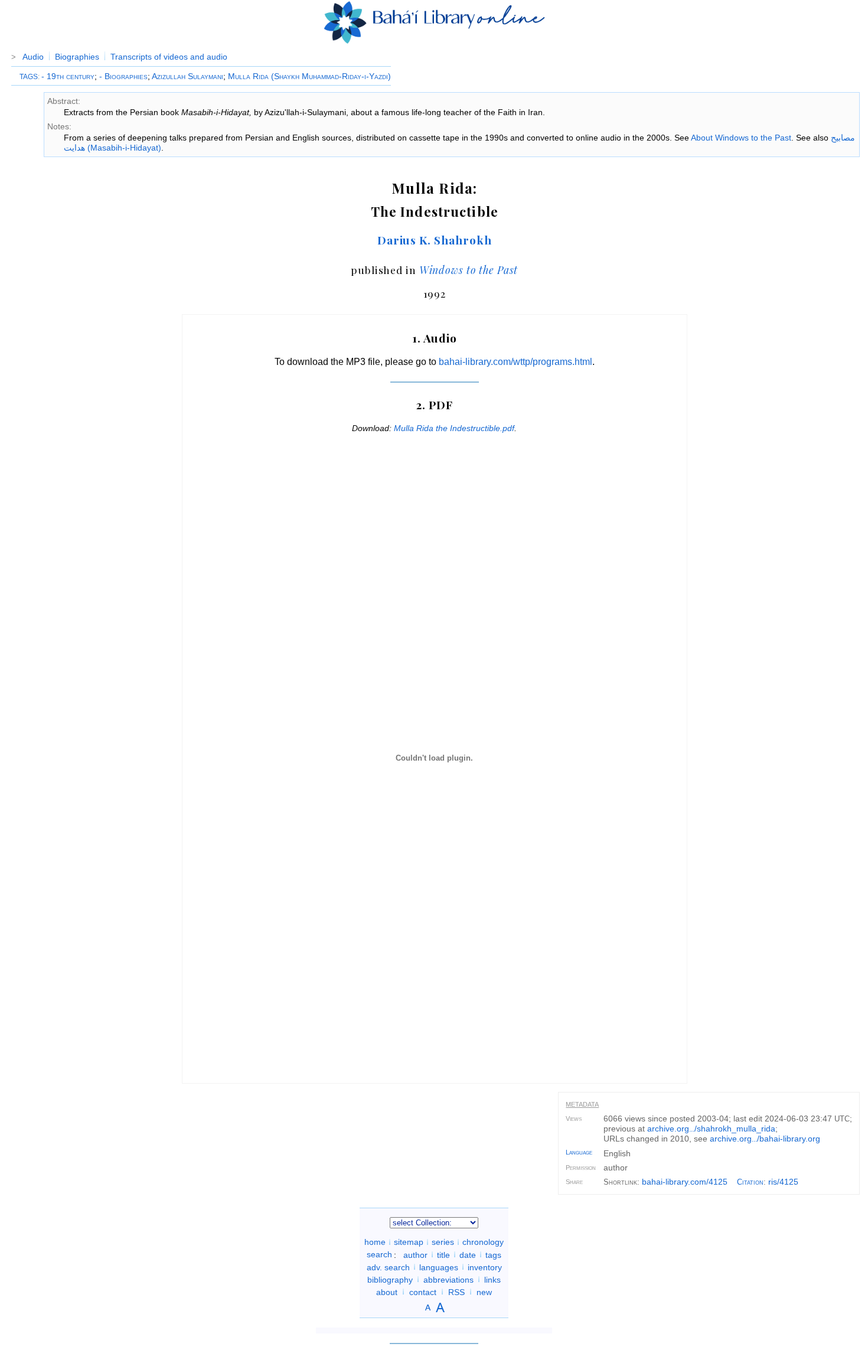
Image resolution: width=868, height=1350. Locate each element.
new (484, 1291)
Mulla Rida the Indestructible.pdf (454, 428)
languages (438, 1266)
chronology (483, 1242)
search (379, 1254)
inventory (485, 1266)
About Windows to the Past (741, 137)
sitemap (408, 1242)
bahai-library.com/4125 (684, 1181)
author (415, 1254)
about (386, 1291)
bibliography (390, 1279)
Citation (750, 1182)
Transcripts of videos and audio (168, 56)
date (467, 1254)
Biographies (77, 56)
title (443, 1254)
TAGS (28, 76)
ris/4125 (783, 1181)
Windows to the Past (468, 269)
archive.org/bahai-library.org (765, 1138)
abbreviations (448, 1279)
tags (493, 1254)
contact (422, 1291)
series (443, 1242)
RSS (456, 1291)
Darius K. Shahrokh (434, 239)
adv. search (388, 1266)
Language (579, 1152)
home (375, 1242)
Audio (33, 56)
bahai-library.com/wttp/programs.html (515, 362)
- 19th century (67, 76)
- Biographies (123, 76)
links (492, 1279)
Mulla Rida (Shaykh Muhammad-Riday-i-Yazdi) (309, 76)
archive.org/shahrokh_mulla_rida (711, 1128)
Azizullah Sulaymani (187, 76)
